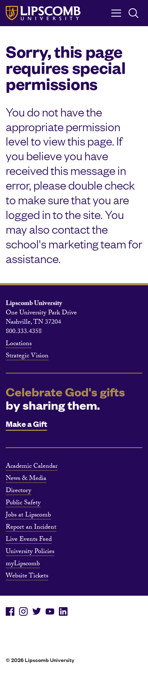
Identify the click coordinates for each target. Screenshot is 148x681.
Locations (19, 344)
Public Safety (23, 503)
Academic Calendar (31, 467)
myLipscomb (23, 564)
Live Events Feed (29, 540)
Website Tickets (27, 576)
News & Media (26, 479)
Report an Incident (31, 528)
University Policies (30, 552)
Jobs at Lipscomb (28, 515)
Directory (18, 491)
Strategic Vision (27, 356)
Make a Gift (26, 423)
